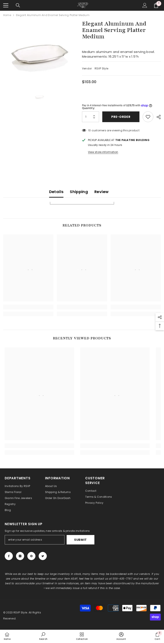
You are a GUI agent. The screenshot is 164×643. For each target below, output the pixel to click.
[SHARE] (157, 117)
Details (56, 191)
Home (7, 15)
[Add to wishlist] (148, 116)
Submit (80, 540)
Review (101, 191)
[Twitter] (43, 556)
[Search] (17, 5)
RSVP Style (101, 68)
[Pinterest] (31, 556)
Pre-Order (120, 117)
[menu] (5, 5)
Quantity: (88, 108)
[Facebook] (9, 556)
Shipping (79, 191)
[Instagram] (20, 556)
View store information (103, 152)
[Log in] (144, 5)
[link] (28, 307)
